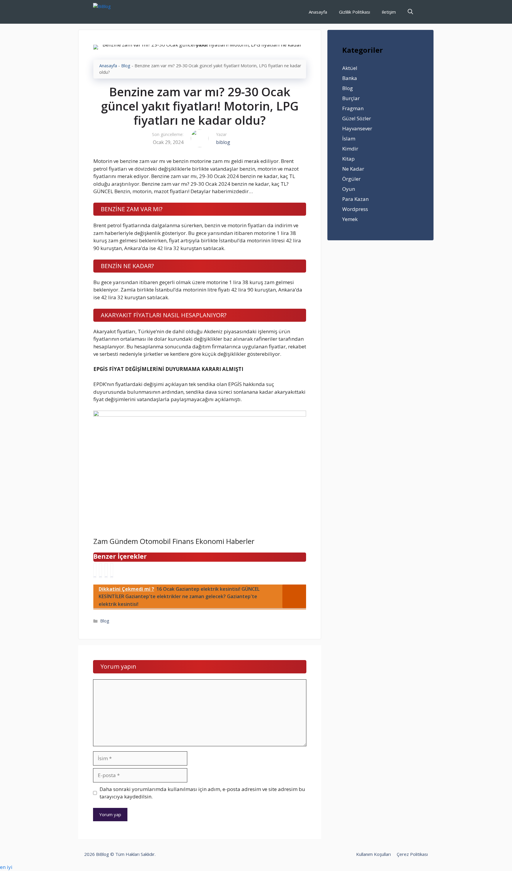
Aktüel (349, 68)
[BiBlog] (111, 12)
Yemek (350, 219)
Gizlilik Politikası (354, 12)
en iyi (6, 867)
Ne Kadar (353, 168)
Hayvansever (357, 128)
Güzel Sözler (356, 118)
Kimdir (350, 148)
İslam (348, 138)
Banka (349, 78)
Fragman (353, 108)
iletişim (389, 12)
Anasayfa (318, 12)
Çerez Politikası (412, 854)
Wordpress (355, 209)
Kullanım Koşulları (373, 854)
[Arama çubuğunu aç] (410, 12)
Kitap (348, 158)
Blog (125, 65)
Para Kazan (355, 199)
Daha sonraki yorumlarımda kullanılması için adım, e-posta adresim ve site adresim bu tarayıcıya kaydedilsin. (202, 793)
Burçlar (351, 98)
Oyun (348, 188)
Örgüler (351, 178)
